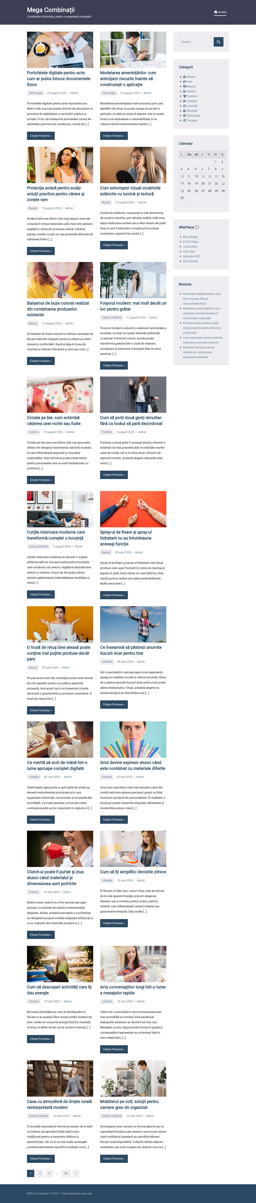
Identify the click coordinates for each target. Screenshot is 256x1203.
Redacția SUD (191, 256)
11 (189, 176)
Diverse (190, 91)
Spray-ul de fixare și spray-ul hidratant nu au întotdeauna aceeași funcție (126, 538)
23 (223, 183)
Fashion (34, 432)
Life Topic (189, 251)
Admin (74, 93)
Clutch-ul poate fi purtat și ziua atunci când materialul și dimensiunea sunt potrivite (55, 877)
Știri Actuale (190, 261)
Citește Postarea (40, 135)
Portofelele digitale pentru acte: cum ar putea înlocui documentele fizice (58, 78)
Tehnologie (35, 93)
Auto (189, 81)
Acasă (221, 12)
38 (66, 1173)
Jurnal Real (190, 246)
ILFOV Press (190, 241)
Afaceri (190, 76)
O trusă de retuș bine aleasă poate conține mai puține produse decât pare (58, 653)
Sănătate (191, 110)
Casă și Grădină (111, 317)
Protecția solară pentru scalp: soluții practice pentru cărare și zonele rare (55, 194)
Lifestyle (107, 661)
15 (216, 176)
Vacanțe (192, 120)
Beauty (33, 208)
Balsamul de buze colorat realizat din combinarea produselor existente (58, 309)
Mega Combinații (51, 10)
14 (209, 176)
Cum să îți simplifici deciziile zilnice (133, 871)
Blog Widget (190, 237)
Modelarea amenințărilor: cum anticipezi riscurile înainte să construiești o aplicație (128, 78)
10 (182, 176)
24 (182, 191)
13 (203, 176)
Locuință (191, 106)
